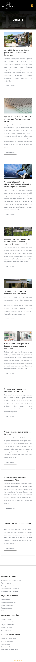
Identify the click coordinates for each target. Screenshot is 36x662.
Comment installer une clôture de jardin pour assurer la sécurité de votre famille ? (17, 242)
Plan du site (18, 660)
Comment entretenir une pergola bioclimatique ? (15, 390)
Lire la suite (10, 86)
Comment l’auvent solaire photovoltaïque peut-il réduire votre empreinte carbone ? (17, 184)
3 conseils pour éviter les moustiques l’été (15, 479)
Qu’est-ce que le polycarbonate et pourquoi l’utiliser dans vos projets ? (17, 119)
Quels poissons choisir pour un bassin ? (17, 433)
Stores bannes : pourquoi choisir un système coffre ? (15, 292)
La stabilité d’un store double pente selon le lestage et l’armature (17, 53)
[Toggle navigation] (32, 5)
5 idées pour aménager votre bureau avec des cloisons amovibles (16, 346)
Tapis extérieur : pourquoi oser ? (17, 524)
